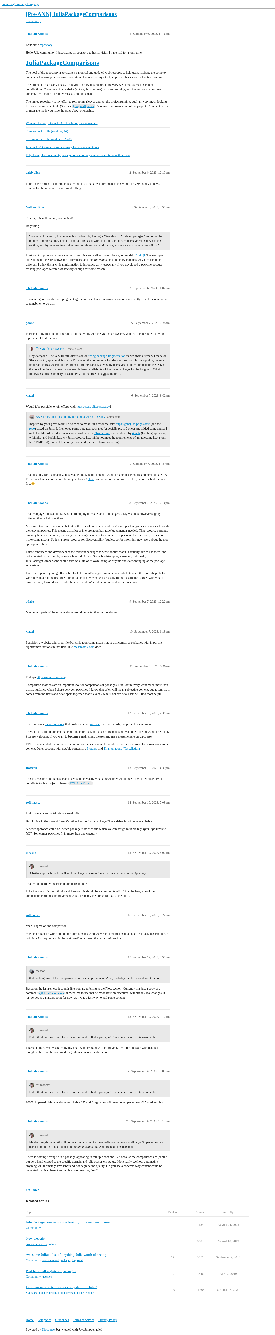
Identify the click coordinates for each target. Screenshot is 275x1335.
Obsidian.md (102, 433)
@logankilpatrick (83, 106)
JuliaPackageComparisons (62, 62)
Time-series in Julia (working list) (47, 131)
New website (35, 1238)
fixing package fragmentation (106, 356)
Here (91, 479)
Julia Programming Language (20, 4)
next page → (34, 1189)
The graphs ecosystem (50, 348)
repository (46, 45)
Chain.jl (140, 255)
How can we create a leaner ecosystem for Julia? (61, 1287)
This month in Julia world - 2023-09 (49, 139)
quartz (136, 433)
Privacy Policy (107, 1320)
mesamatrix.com (84, 647)
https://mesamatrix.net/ (51, 677)
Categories (44, 1320)
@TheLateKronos (80, 783)
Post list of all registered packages (51, 1271)
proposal (54, 1292)
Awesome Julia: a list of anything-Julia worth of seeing (70, 416)
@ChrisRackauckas (51, 993)
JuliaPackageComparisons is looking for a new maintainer (62, 147)
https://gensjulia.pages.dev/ (133, 424)
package (43, 1292)
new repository (54, 724)
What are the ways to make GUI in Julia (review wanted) (62, 123)
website (95, 724)
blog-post (77, 1260)
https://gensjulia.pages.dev (93, 406)
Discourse (48, 1329)
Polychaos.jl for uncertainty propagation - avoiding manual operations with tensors (78, 155)
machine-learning (84, 1292)
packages (65, 1260)
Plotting (92, 748)
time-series (66, 1292)
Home (30, 1320)
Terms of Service (83, 1320)
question (47, 1276)
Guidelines (62, 1320)
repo (32, 428)
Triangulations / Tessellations (122, 748)
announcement (50, 1260)
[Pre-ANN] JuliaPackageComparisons (71, 14)
